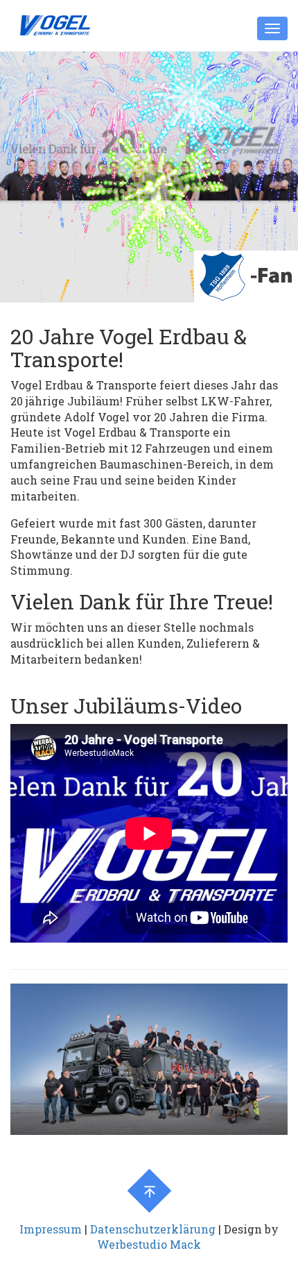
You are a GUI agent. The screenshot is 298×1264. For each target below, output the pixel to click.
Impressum (50, 1229)
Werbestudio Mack (149, 1244)
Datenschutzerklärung (153, 1229)
